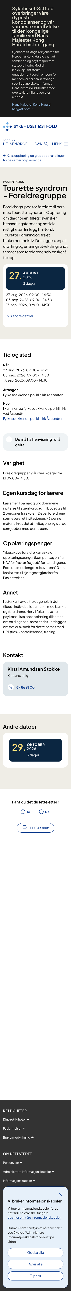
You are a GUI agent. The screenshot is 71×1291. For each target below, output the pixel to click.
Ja (28, 812)
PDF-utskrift (40, 828)
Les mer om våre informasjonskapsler (34, 1217)
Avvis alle (36, 1264)
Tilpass (35, 1276)
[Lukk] (60, 1194)
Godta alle (35, 1252)
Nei (47, 812)
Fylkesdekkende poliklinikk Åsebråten (33, 418)
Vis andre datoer (20, 316)
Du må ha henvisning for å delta (38, 442)
